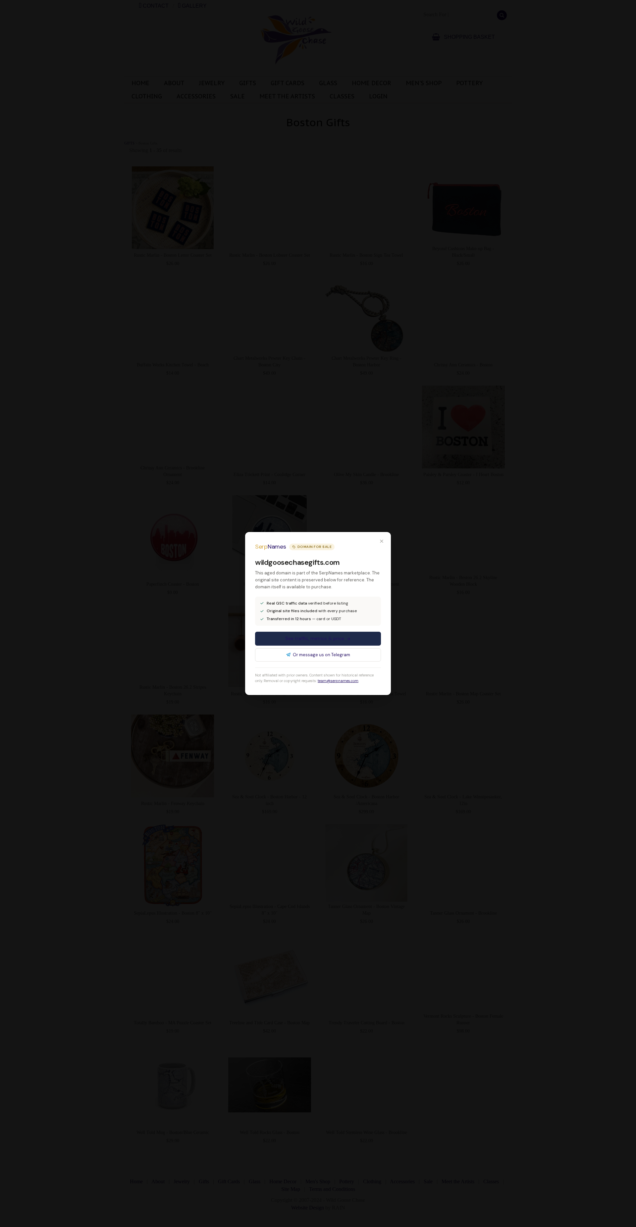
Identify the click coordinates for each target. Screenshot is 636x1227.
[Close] (381, 541)
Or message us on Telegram (321, 655)
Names (270, 547)
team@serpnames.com (338, 680)
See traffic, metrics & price (314, 638)
